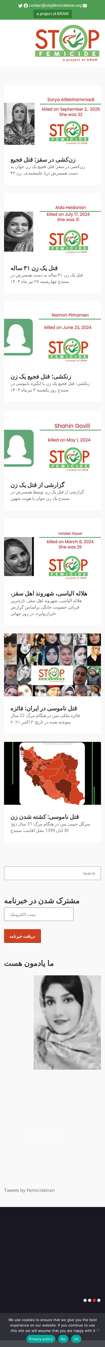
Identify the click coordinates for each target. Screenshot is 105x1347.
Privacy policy (41, 1339)
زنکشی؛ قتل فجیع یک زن (40, 376)
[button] (11, 1061)
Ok (76, 1339)
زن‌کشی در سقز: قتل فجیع (43, 159)
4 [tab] (85, 1300)
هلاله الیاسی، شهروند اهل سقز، (49, 593)
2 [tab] (94, 1300)
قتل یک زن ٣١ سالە (34, 268)
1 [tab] (98, 1300)
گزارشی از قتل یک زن (37, 485)
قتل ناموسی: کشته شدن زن (44, 817)
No (63, 1339)
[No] (98, 1330)
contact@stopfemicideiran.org (55, 5)
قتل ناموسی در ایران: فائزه (43, 708)
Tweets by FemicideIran (29, 1190)
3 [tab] (89, 1300)
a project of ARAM (53, 13)
